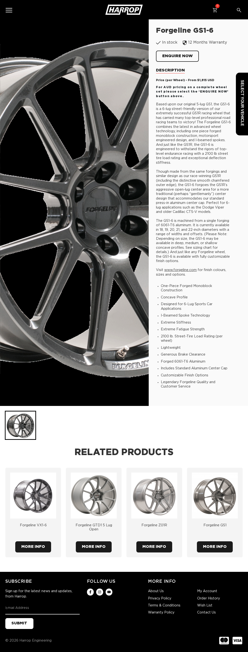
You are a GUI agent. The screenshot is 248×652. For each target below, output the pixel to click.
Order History (208, 598)
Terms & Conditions (164, 605)
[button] (20, 425)
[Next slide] (140, 203)
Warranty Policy (161, 612)
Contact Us (206, 612)
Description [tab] (170, 70)
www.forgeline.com (180, 270)
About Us (156, 591)
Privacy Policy (159, 598)
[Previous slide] (8, 203)
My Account (207, 591)
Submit (19, 623)
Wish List (204, 605)
